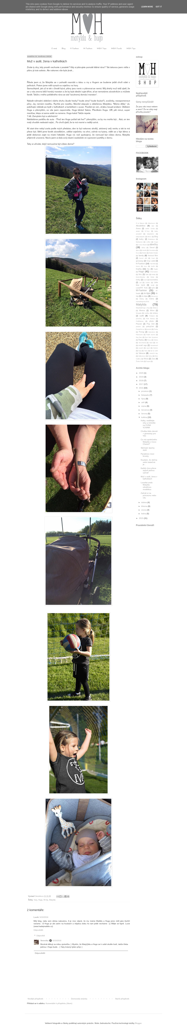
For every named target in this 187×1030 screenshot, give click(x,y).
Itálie (147, 274)
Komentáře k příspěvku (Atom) (59, 1003)
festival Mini (153, 256)
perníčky (139, 318)
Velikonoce (141, 356)
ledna (144, 513)
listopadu (145, 395)
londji (152, 285)
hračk (153, 266)
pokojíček (150, 326)
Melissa (155, 308)
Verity (150, 356)
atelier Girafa (150, 228)
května (144, 417)
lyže (153, 288)
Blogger (138, 1023)
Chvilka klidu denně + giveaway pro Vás (149, 433)
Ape (153, 226)
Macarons (154, 296)
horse (138, 266)
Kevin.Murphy (140, 277)
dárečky (154, 244)
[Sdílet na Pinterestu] (68, 896)
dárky (143, 247)
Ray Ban (139, 337)
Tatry (146, 351)
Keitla (153, 274)
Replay (141, 340)
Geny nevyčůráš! (145, 102)
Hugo (40, 900)
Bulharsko (139, 242)
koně (145, 280)
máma (151, 299)
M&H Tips (131, 49)
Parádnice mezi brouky (147, 455)
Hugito (156, 269)
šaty (139, 351)
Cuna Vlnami (142, 245)
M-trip (46, 900)
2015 (141, 518)
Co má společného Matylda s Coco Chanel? (149, 441)
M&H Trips (102, 49)
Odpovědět (38, 930)
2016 (141, 388)
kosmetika (154, 280)
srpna (144, 406)
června (144, 413)
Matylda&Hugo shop (143, 308)
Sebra (156, 340)
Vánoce (142, 353)
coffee (148, 242)
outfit (141, 316)
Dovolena (152, 250)
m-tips (147, 293)
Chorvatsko (154, 272)
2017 (141, 384)
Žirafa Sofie (139, 361)
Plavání (139, 324)
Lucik (36, 917)
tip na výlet (154, 351)
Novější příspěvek (35, 999)
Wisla (146, 359)
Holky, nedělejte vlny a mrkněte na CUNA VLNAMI (148, 423)
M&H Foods (116, 49)
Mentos (142, 311)
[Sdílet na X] (63, 896)
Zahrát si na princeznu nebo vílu (148, 495)
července (145, 410)
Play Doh (151, 324)
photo (151, 321)
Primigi (141, 332)
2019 (141, 377)
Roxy (149, 340)
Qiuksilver (151, 332)
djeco (137, 250)
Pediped (152, 316)
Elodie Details (153, 253)
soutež (141, 348)
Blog (63, 49)
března (144, 506)
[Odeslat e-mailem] (57, 896)
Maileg (141, 299)
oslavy (155, 313)
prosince (145, 391)
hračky (139, 269)
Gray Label (151, 261)
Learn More (147, 7)
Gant (153, 258)
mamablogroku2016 (142, 301)
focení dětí (143, 258)
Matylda (52, 900)
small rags (142, 345)
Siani (151, 342)
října (143, 399)
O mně (54, 49)
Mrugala (138, 313)
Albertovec (151, 223)
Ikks (140, 274)
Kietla (152, 277)
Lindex (148, 282)
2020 (141, 373)
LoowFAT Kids (142, 288)
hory (35, 900)
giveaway (139, 261)
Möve (152, 311)
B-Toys (147, 231)
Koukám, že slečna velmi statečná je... (149, 462)
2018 (141, 380)
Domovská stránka (79, 999)
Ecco (137, 253)
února (144, 510)
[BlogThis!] (60, 896)
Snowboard (154, 345)
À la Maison (140, 223)
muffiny (147, 313)
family (141, 255)
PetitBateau (139, 321)
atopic (138, 231)
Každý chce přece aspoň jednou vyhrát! (148, 470)
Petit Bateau (150, 318)
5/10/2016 (44, 917)
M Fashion (87, 49)
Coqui (156, 242)
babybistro (150, 234)
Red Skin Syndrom (151, 337)
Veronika (44, 940)
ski (157, 342)
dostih (144, 250)
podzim (138, 326)
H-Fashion (140, 263)
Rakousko (139, 334)
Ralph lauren (150, 334)
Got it (159, 7)
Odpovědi (40, 936)
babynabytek (140, 236)
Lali (140, 282)
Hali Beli (152, 264)
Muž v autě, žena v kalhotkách (149, 477)
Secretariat (142, 342)
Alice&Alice (140, 226)
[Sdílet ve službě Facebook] (65, 896)
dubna (144, 502)
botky (141, 239)
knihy (138, 280)
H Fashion (74, 49)
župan (148, 361)
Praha (156, 329)
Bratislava (151, 239)
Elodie (144, 253)
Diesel (152, 248)
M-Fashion (141, 290)
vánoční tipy (153, 353)
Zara (153, 359)
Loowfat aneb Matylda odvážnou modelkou (147, 485)
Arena (138, 229)
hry (148, 269)
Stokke (155, 348)
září (143, 402)
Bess (149, 236)
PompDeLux (140, 329)
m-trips (145, 296)
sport (148, 348)
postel (149, 329)
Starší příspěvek (122, 999)
